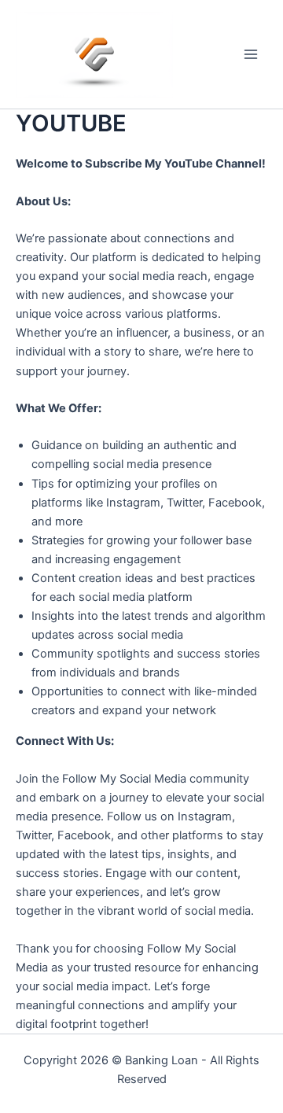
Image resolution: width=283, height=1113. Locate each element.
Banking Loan (161, 1060)
